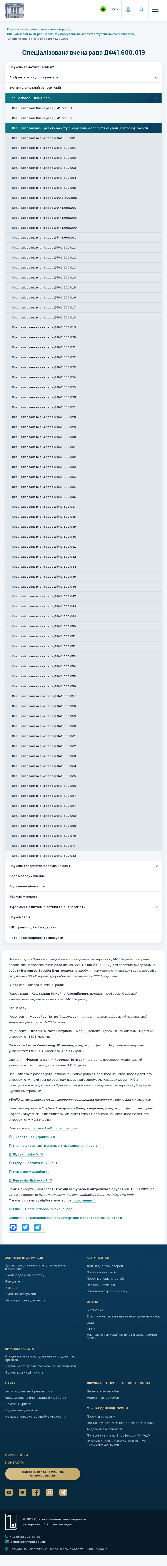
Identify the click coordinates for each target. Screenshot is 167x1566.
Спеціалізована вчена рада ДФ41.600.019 (44, 327)
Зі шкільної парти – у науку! (107, 1291)
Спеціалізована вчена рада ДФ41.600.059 (44, 716)
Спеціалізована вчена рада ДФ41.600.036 (44, 497)
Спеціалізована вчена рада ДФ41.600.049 (44, 616)
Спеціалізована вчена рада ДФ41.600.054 (44, 666)
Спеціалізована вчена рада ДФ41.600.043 (44, 855)
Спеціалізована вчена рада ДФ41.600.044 (44, 566)
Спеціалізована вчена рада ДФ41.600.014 (44, 277)
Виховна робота (19, 1349)
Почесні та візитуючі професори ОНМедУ (118, 1435)
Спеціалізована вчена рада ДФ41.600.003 (44, 167)
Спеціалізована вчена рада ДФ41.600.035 (44, 487)
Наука (26, 29)
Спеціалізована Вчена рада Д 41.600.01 (42, 108)
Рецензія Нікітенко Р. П (32, 1180)
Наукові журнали (23, 896)
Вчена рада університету (24, 1275)
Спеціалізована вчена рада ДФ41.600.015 (44, 287)
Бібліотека (95, 1310)
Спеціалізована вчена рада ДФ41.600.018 (44, 317)
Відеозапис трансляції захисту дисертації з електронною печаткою (65, 1218)
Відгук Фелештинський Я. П (35, 1163)
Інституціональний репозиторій (35, 87)
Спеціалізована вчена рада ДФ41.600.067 (44, 795)
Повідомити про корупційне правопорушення (43, 1473)
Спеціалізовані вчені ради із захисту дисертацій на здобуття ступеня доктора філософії (71, 34)
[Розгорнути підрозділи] (156, 77)
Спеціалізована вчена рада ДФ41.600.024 (44, 377)
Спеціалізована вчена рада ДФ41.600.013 (44, 267)
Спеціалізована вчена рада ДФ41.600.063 (44, 756)
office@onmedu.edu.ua (28, 1541)
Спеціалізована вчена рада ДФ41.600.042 (44, 556)
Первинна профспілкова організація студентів (40, 1366)
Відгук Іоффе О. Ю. (28, 1154)
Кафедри (12, 1287)
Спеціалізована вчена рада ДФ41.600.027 (44, 407)
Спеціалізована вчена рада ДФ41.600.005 (44, 187)
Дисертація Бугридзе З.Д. (34, 1137)
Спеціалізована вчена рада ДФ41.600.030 (44, 437)
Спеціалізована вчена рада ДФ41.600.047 (44, 596)
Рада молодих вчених (27, 876)
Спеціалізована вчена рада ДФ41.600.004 (44, 177)
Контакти (14, 1462)
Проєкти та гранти (101, 1416)
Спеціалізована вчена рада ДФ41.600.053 (44, 656)
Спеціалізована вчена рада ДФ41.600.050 (44, 626)
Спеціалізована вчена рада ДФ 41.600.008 (44, 217)
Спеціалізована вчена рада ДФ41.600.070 (44, 835)
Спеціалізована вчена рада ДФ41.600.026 (44, 397)
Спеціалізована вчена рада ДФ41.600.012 (44, 257)
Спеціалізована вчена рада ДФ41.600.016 (44, 297)
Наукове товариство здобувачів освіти (40, 866)
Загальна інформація (24, 1258)
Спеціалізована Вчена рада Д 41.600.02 (42, 118)
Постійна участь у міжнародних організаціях (120, 1423)
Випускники (16, 1455)
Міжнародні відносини (107, 1408)
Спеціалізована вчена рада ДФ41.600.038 (44, 516)
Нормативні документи (104, 1397)
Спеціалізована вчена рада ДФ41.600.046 (44, 586)
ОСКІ (90, 1322)
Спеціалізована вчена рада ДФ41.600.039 (44, 526)
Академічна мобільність (105, 1429)
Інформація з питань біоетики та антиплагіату (47, 907)
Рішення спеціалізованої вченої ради (43, 1209)
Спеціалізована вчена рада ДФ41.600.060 (44, 726)
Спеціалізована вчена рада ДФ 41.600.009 (44, 227)
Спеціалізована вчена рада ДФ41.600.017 (44, 307)
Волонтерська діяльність (24, 1372)
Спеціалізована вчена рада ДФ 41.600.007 (44, 207)
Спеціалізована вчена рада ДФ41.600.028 (44, 417)
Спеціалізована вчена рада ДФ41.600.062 (44, 746)
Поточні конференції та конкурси (36, 938)
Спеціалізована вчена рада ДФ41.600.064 (44, 766)
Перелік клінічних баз (103, 1391)
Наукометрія (19, 917)
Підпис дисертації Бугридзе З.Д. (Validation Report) (56, 1145)
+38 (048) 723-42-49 (24, 1536)
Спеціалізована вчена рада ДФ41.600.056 (44, 686)
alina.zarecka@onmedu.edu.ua (52, 1128)
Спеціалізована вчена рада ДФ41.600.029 (44, 427)
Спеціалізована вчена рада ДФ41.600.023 (44, 367)
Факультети (14, 1281)
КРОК (91, 1329)
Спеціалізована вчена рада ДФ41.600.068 (44, 815)
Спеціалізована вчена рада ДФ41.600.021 (44, 347)
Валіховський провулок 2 (28, 1549)
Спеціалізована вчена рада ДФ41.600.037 (44, 506)
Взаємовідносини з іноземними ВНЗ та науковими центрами (116, 1442)
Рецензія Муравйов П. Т (32, 1171)
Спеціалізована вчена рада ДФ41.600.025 (44, 387)
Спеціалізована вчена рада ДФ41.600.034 (44, 477)
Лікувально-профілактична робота (118, 1383)
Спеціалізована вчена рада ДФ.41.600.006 (44, 197)
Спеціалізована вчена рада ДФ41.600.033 (44, 467)
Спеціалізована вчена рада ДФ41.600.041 (44, 546)
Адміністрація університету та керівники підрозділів (36, 1267)
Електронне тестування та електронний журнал (124, 1316)
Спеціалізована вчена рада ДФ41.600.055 (44, 676)
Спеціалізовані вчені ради (50, 29)
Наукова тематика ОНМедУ (31, 67)
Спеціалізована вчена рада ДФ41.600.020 (44, 337)
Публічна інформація (21, 1294)
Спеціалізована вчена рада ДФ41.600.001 (44, 138)
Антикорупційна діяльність (25, 1300)
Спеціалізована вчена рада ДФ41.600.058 (44, 706)
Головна (13, 29)
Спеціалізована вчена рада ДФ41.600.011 (44, 247)
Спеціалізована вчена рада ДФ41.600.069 (44, 825)
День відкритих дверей (105, 1266)
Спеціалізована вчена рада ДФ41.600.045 (44, 576)
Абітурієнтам (98, 1258)
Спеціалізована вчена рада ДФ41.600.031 (44, 447)
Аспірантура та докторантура (33, 77)
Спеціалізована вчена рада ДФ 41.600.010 (44, 237)
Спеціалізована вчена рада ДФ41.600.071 (44, 845)
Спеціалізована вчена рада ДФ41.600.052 (44, 646)
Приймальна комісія (102, 1272)
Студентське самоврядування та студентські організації (40, 1358)
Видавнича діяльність (27, 886)
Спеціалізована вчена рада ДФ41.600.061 (44, 736)
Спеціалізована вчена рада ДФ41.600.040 (44, 536)
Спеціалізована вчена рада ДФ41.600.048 (44, 606)
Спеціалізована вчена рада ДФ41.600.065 (44, 776)
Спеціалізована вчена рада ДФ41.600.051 (44, 636)
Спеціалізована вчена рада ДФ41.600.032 (44, 457)
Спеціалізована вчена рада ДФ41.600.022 (44, 357)
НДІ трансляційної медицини (32, 927)
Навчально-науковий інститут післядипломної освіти (122, 1336)
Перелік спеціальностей (105, 1278)
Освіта (92, 1302)
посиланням (82, 1200)
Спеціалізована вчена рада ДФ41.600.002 (44, 157)
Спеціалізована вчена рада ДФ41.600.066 (44, 785)
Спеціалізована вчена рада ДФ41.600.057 (44, 696)
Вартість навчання (101, 1285)
